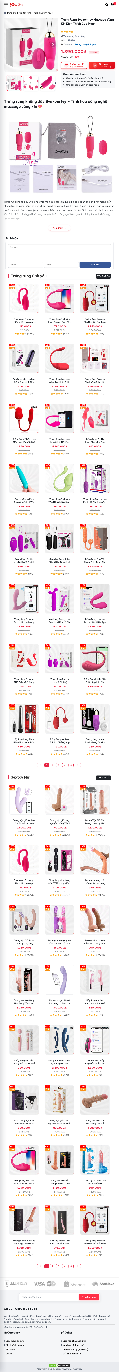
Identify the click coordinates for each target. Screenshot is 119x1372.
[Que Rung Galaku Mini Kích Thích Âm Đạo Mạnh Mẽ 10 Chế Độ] (59, 1220)
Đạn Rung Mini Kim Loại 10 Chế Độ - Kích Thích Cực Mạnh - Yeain (24, 382)
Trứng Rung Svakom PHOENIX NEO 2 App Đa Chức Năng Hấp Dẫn (24, 682)
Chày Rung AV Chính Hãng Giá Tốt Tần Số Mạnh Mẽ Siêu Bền (24, 1063)
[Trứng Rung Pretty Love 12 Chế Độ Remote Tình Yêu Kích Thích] (59, 658)
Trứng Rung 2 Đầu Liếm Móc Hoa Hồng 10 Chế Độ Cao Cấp (24, 442)
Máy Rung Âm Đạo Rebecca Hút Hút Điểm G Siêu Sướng (94, 1003)
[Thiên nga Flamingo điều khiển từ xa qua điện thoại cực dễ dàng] (24, 298)
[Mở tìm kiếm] (106, 5)
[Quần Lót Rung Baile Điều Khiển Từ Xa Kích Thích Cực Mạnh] (59, 538)
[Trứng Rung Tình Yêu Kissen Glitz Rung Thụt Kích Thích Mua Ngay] (94, 538)
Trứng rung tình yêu (85, 44)
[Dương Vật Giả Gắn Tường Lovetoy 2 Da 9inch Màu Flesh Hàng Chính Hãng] (94, 799)
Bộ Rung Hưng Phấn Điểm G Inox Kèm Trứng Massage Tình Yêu (24, 742)
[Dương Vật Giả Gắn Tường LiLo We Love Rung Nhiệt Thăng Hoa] (59, 1160)
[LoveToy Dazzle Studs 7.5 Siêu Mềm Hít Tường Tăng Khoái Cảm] (94, 1160)
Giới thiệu (10, 1349)
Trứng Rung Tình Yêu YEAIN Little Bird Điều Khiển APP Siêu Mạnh (59, 502)
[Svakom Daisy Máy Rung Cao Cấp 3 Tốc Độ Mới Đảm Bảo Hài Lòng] (24, 478)
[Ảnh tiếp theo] (53, 45)
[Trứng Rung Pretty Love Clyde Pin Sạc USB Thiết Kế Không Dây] (94, 418)
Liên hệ (9, 1353)
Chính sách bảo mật (15, 1345)
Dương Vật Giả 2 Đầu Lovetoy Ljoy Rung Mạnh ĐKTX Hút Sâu (24, 943)
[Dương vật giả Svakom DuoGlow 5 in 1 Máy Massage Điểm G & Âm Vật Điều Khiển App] (24, 799)
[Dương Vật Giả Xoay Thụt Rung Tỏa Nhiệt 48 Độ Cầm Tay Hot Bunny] (24, 979)
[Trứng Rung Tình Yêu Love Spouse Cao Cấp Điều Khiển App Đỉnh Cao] (59, 298)
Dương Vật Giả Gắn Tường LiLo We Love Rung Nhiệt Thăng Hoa (59, 1183)
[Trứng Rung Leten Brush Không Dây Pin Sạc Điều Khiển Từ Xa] (94, 718)
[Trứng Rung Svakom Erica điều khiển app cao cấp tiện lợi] (24, 598)
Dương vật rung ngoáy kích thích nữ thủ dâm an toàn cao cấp (59, 943)
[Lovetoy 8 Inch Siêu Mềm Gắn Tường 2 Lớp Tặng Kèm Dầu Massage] (94, 919)
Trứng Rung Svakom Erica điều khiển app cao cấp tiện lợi (24, 622)
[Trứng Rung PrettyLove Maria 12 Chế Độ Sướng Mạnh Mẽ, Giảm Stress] (94, 478)
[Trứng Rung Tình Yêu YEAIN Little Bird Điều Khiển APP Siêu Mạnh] (59, 478)
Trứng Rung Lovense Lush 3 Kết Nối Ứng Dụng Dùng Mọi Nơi (59, 442)
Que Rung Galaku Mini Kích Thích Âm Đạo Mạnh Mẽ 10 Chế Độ (60, 1243)
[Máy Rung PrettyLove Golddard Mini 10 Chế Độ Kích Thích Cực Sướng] (59, 598)
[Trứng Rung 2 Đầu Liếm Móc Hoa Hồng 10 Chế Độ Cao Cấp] (24, 418)
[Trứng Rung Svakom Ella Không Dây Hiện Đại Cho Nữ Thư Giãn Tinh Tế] (94, 358)
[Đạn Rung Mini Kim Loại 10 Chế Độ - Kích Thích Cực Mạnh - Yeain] (24, 358)
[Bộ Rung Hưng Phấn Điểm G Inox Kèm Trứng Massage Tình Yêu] (24, 718)
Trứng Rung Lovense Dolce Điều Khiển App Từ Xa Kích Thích (95, 622)
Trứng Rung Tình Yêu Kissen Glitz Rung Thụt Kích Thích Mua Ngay (95, 562)
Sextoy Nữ (20, 777)
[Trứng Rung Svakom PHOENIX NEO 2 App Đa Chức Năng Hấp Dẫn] (24, 658)
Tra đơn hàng (89, 1297)
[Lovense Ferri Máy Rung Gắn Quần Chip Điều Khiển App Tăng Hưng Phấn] (94, 1040)
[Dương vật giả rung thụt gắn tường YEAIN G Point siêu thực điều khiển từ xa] (59, 799)
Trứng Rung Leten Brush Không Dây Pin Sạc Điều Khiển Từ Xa (95, 742)
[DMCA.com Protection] (59, 1365)
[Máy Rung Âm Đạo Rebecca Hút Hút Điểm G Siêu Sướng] (94, 979)
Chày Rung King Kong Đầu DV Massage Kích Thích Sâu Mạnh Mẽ (59, 883)
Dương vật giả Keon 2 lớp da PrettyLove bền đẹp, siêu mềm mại (59, 1123)
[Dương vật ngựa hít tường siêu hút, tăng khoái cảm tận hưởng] (94, 859)
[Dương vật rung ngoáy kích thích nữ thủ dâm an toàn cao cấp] (59, 919)
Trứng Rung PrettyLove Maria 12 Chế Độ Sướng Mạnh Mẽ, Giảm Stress (95, 502)
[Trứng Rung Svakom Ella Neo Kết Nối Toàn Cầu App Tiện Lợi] (94, 298)
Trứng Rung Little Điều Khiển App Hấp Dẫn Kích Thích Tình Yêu (95, 682)
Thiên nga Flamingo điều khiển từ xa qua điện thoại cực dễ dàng (24, 322)
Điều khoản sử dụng (15, 1341)
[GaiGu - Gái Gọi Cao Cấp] (18, 4)
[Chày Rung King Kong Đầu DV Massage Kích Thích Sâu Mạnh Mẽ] (59, 859)
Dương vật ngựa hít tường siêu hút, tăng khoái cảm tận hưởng (95, 883)
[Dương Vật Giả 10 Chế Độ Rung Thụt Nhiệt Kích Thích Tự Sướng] (24, 1220)
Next (55, 83)
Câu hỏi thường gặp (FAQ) (75, 1349)
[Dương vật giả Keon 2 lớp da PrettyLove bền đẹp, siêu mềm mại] (59, 1100)
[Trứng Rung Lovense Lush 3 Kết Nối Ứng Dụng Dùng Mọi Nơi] (59, 418)
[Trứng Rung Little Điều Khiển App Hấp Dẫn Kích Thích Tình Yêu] (94, 658)
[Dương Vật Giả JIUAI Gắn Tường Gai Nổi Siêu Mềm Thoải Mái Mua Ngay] (94, 1100)
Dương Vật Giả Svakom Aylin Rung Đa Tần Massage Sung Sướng (59, 1063)
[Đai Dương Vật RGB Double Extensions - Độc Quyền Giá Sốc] (24, 1100)
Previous (6, 83)
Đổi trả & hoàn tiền (72, 1353)
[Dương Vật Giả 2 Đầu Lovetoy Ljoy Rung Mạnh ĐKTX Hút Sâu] (24, 919)
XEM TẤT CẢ (103, 276)
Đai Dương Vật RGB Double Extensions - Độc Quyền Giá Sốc (24, 1123)
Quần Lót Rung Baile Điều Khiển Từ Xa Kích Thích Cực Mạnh (60, 562)
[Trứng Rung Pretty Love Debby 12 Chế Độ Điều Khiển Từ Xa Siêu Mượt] (24, 538)
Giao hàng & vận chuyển (74, 1341)
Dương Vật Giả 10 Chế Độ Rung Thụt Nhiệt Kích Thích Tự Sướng (24, 1243)
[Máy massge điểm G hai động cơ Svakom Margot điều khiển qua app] (59, 979)
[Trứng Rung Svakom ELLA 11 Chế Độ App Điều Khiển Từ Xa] (59, 718)
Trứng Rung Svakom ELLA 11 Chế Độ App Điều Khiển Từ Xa (60, 742)
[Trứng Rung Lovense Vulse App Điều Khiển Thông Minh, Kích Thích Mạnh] (59, 358)
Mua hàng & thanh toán (74, 1345)
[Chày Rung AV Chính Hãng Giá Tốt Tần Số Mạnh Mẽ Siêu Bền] (24, 1040)
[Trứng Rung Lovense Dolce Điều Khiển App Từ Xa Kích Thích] (94, 598)
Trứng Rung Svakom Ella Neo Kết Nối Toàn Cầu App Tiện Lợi (95, 322)
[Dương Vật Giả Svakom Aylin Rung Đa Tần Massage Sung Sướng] (59, 1040)
